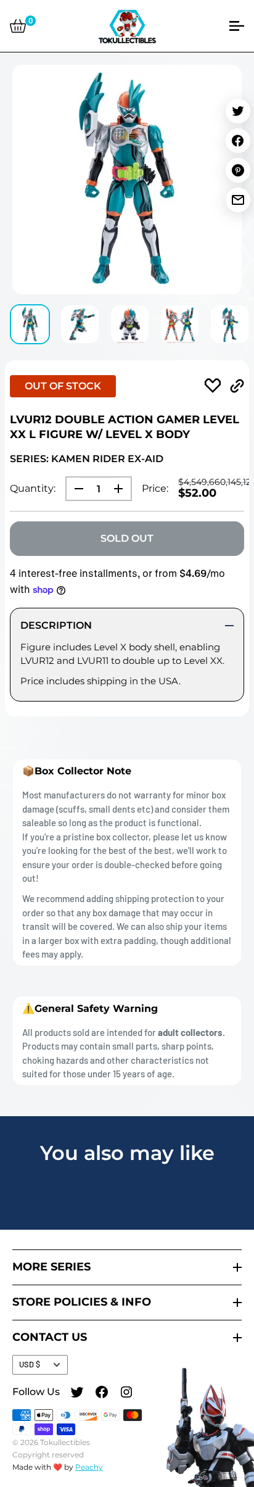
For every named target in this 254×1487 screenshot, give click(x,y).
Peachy (89, 1467)
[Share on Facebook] (238, 140)
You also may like (127, 1153)
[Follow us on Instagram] (126, 1394)
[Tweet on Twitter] (238, 111)
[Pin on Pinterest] (238, 170)
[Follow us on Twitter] (77, 1394)
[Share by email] (238, 200)
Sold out (127, 538)
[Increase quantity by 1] (122, 489)
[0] (18, 26)
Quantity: (32, 488)
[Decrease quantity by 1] (75, 489)
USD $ (29, 1364)
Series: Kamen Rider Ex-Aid (86, 459)
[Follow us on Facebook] (101, 1394)
